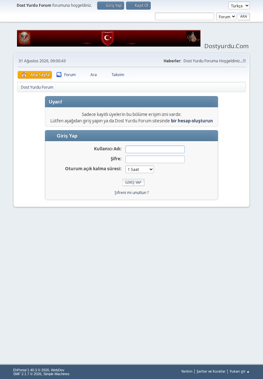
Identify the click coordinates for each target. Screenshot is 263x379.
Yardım (186, 371)
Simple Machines (56, 374)
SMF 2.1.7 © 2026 (27, 374)
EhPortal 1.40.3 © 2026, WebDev (38, 370)
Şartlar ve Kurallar (211, 371)
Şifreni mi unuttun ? (132, 192)
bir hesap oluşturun (192, 121)
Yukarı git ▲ (240, 371)
